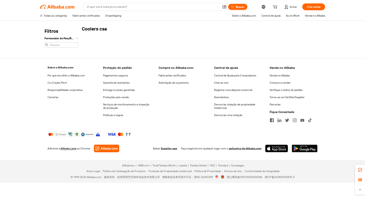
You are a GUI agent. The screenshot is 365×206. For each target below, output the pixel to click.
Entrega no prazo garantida (119, 89)
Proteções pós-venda (116, 97)
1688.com (143, 165)
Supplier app (169, 148)
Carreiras (53, 97)
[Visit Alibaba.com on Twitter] (287, 120)
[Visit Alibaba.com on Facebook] (272, 120)
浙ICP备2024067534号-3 (279, 177)
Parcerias (275, 104)
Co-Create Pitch (57, 82)
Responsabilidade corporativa (65, 89)
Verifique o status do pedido (286, 89)
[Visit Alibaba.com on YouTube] (302, 120)
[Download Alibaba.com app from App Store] (276, 148)
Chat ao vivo (221, 82)
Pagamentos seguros (115, 75)
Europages (237, 165)
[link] (360, 170)
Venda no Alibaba (280, 75)
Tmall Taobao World (163, 165)
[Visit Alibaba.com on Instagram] (294, 120)
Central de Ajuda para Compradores (235, 75)
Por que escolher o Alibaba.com (66, 75)
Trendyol (223, 165)
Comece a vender (280, 82)
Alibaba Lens (68, 148)
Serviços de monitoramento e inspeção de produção (126, 106)
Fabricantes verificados (172, 75)
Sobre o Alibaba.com (60, 67)
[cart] (276, 7)
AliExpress (128, 165)
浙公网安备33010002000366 (244, 177)
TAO (212, 165)
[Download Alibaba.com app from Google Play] (304, 148)
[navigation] (61, 37)
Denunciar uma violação (228, 115)
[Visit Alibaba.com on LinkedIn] (279, 120)
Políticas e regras (113, 115)
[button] (224, 7)
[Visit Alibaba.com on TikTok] (310, 120)
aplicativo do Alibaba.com (245, 148)
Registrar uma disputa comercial (233, 89)
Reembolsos (221, 97)
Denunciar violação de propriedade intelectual (234, 106)
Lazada (183, 165)
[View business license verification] (217, 177)
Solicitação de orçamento (174, 82)
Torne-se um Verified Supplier (287, 97)
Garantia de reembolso (116, 82)
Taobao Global (198, 165)
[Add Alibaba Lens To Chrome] (106, 148)
